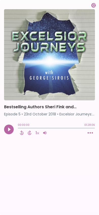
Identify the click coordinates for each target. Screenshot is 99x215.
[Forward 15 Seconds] (30, 133)
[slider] (19, 128)
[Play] (9, 129)
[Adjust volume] (44, 133)
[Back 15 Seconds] (22, 133)
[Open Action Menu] (90, 133)
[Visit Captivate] (93, 6)
